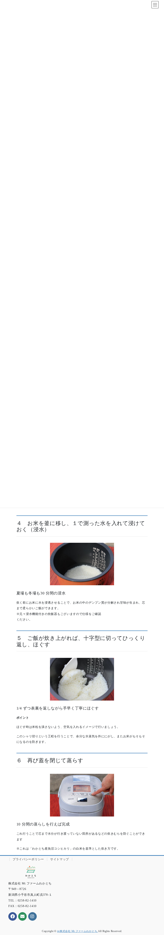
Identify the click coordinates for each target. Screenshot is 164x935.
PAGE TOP (156, 903)
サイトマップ (59, 859)
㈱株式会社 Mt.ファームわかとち (77, 931)
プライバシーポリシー (28, 859)
